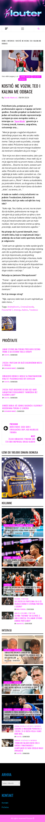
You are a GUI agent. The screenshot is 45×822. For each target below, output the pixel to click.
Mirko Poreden (21, 609)
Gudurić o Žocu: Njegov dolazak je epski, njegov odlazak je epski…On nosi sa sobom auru (22, 715)
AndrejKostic (14, 307)
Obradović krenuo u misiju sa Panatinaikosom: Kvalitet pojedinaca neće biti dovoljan (22, 377)
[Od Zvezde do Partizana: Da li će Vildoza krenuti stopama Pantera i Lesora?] (7, 601)
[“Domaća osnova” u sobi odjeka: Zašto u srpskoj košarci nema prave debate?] (22, 522)
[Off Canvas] (6, 28)
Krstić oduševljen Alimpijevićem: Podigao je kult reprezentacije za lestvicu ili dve (23, 686)
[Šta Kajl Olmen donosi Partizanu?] (22, 552)
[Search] (38, 28)
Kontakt (5, 803)
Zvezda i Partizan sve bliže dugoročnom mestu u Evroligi (22, 364)
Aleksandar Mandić (10, 368)
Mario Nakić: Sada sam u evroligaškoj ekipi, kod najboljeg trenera (24, 428)
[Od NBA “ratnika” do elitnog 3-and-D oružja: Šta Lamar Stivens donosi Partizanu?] (7, 615)
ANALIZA (17, 613)
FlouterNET (7, 310)
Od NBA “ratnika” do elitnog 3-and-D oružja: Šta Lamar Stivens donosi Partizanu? (28, 618)
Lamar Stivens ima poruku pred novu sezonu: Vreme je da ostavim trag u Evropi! (21, 350)
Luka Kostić (10, 533)
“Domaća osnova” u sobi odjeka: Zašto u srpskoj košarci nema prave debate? (22, 529)
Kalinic (25, 310)
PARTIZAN (29, 525)
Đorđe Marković (11, 97)
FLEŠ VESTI (36, 77)
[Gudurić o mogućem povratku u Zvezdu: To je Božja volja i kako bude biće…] (7, 728)
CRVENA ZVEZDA (26, 77)
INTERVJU (22, 79)
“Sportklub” (20, 121)
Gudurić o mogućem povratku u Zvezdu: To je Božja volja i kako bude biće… (28, 731)
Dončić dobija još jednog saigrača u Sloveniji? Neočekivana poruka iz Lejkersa (22, 407)
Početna (5, 807)
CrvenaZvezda (27, 307)
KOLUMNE (20, 525)
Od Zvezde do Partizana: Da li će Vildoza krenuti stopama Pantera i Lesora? (29, 604)
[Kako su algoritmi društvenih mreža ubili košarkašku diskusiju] (22, 582)
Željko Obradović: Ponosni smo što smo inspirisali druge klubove (20, 439)
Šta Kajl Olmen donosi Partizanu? (19, 560)
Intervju (17, 310)
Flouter (6, 355)
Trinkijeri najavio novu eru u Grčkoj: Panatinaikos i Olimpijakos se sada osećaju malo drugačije (29, 747)
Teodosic (33, 310)
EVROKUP (17, 740)
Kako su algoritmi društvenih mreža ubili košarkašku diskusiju (22, 588)
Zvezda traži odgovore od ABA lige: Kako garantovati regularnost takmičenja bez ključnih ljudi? (19, 392)
